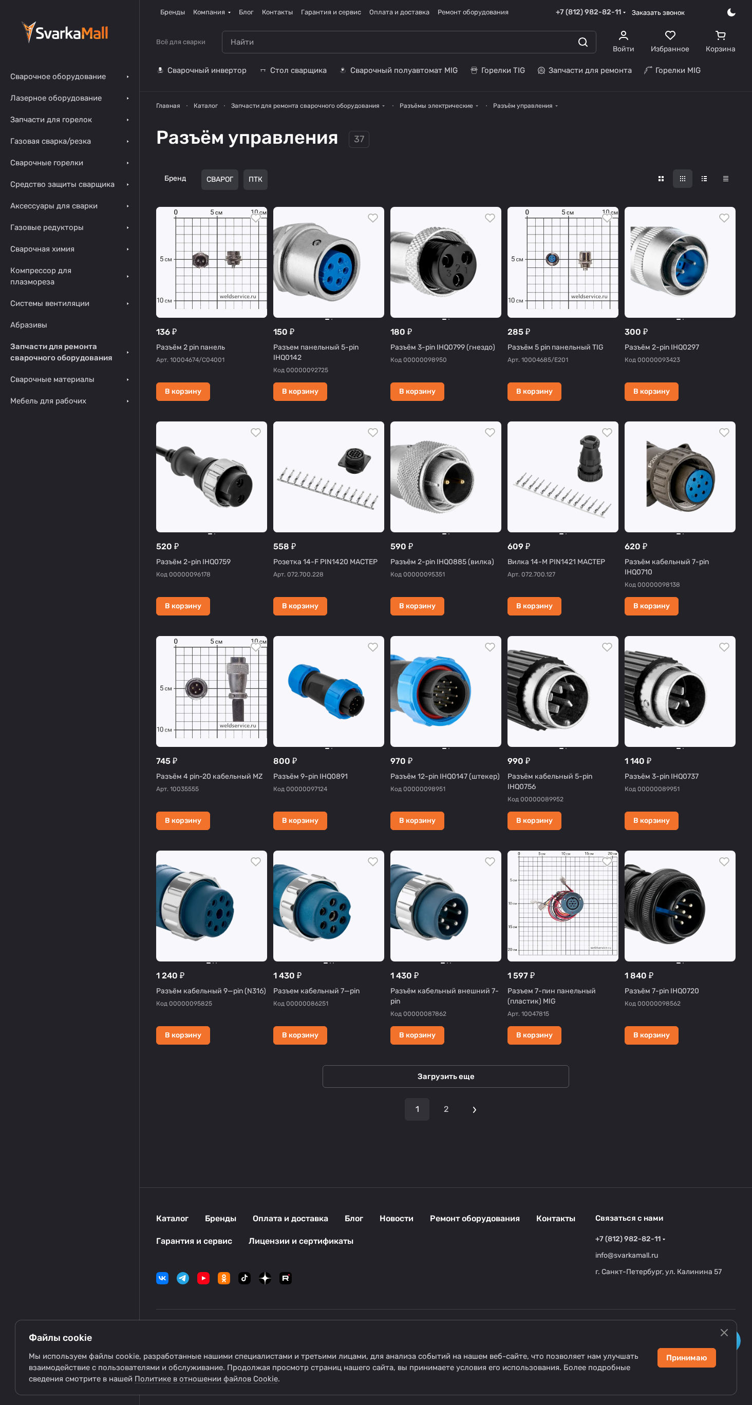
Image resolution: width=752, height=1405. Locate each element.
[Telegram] (183, 1278)
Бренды (220, 1218)
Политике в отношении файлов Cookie (206, 1378)
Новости (396, 1218)
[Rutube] (285, 1278)
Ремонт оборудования (475, 1218)
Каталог (172, 1218)
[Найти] (583, 42)
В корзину (183, 391)
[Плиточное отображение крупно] (661, 178)
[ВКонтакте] (162, 1278)
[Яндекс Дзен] (265, 1278)
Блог (354, 1218)
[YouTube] (203, 1278)
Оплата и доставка (290, 1218)
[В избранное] (256, 218)
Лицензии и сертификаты (301, 1241)
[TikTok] (244, 1278)
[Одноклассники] (224, 1278)
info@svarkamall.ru (626, 1255)
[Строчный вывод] (704, 178)
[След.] (474, 1109)
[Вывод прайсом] (726, 178)
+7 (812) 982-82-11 (588, 12)
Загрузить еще (446, 1076)
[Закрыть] (724, 1332)
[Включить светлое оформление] (731, 12)
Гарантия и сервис (194, 1241)
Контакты (555, 1218)
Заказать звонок (658, 12)
